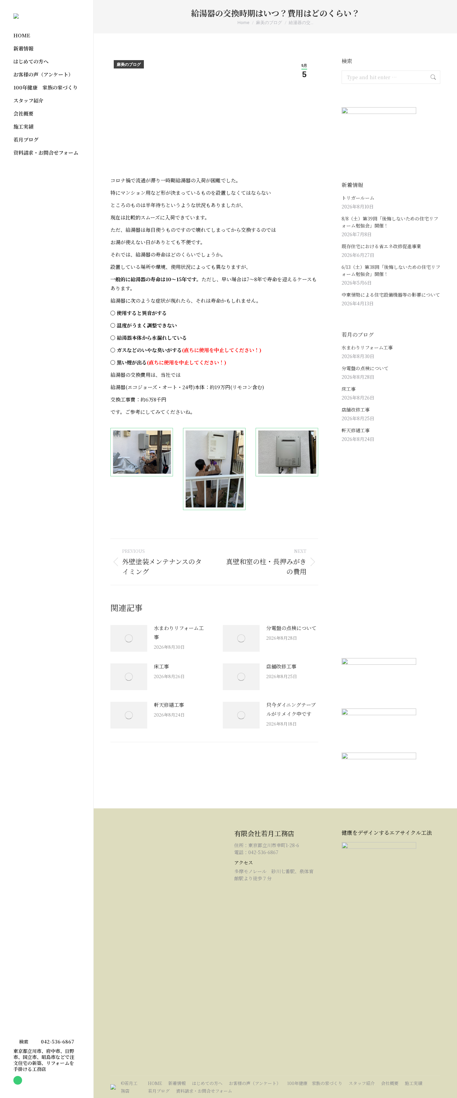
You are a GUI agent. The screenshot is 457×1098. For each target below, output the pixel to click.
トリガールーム (358, 197)
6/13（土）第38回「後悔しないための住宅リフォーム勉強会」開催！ (391, 270)
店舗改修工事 (281, 666)
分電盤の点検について (291, 627)
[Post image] (128, 638)
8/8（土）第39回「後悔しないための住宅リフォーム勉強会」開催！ (390, 222)
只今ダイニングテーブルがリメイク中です (291, 709)
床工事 (161, 666)
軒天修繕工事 (169, 704)
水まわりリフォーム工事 (179, 632)
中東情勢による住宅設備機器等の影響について (391, 294)
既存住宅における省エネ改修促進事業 (381, 246)
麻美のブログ (129, 64)
